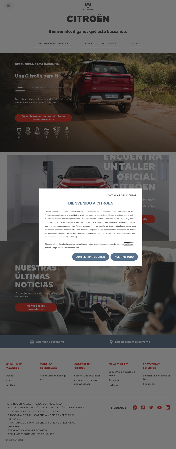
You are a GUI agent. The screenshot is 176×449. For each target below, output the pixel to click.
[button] (123, 195)
